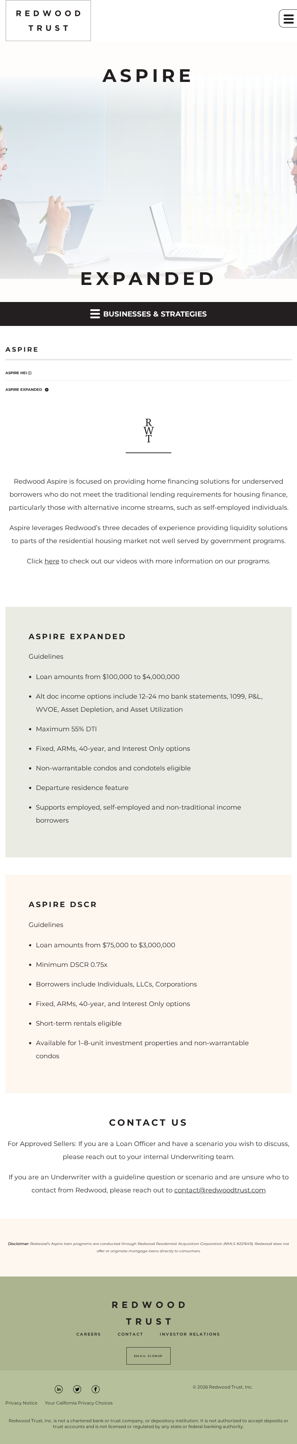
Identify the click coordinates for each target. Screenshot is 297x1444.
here (52, 561)
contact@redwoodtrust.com (220, 1190)
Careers (88, 1334)
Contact (130, 1334)
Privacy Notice (21, 1403)
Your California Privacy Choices (79, 1403)
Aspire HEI (16, 373)
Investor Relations (190, 1334)
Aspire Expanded (23, 389)
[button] (288, 18)
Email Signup (148, 1356)
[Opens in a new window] (59, 1388)
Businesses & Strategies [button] (154, 314)
